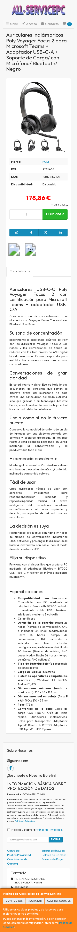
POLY (46, 161)
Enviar (55, 839)
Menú (13, 24)
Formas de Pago (52, 859)
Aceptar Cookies (59, 900)
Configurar (14, 900)
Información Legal (53, 851)
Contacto (52, 24)
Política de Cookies (54, 855)
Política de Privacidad (25, 821)
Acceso (31, 24)
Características (20, 271)
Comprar (55, 214)
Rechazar (35, 900)
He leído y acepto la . (37, 829)
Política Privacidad (19, 855)
